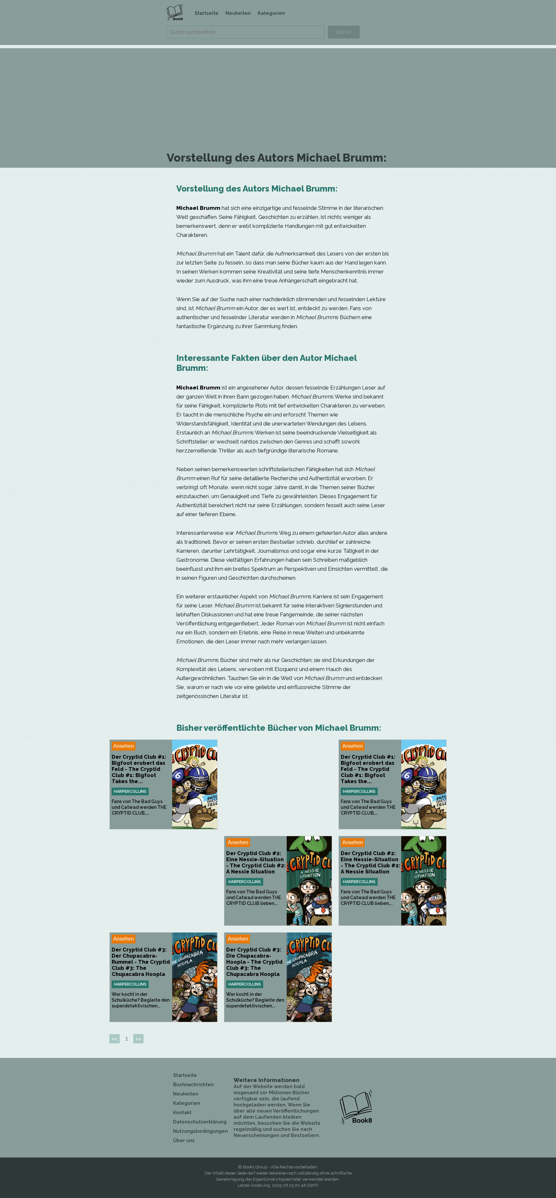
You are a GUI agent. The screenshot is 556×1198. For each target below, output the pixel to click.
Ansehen (123, 746)
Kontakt (182, 1112)
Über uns (184, 1140)
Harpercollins (130, 791)
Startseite (206, 13)
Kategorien (271, 13)
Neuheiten (238, 13)
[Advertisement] (278, 93)
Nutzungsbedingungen (200, 1131)
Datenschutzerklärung (200, 1122)
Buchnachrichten (193, 1084)
